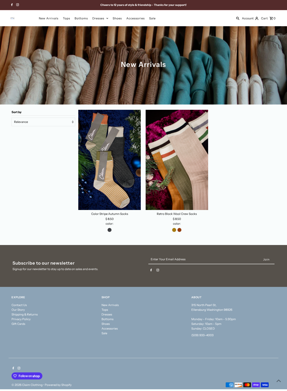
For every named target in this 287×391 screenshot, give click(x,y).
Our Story (18, 310)
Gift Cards (18, 324)
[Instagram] (17, 5)
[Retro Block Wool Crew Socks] (177, 160)
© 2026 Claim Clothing (27, 385)
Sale (152, 18)
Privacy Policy (21, 319)
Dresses (98, 18)
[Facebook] (11, 5)
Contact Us (19, 305)
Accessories (135, 18)
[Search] (237, 18)
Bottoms (81, 18)
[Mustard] (174, 230)
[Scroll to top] (278, 380)
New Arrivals (48, 18)
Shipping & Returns (25, 314)
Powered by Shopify (58, 385)
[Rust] (179, 230)
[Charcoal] (109, 230)
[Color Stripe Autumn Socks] (109, 160)
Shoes (117, 18)
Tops (66, 18)
